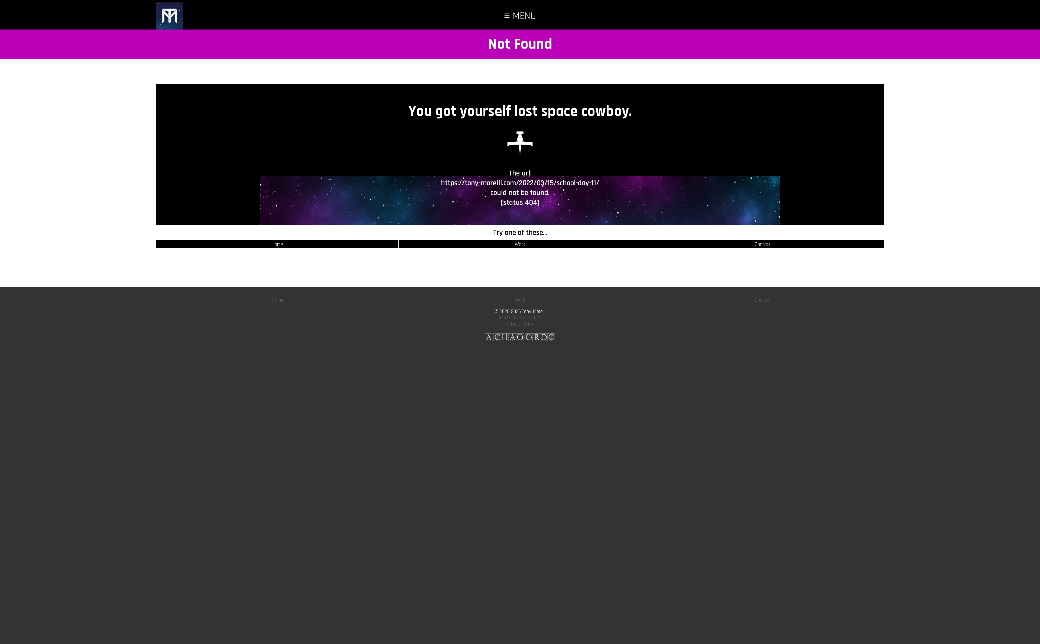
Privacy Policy (520, 324)
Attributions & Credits (520, 318)
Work (520, 244)
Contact (763, 244)
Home (277, 244)
